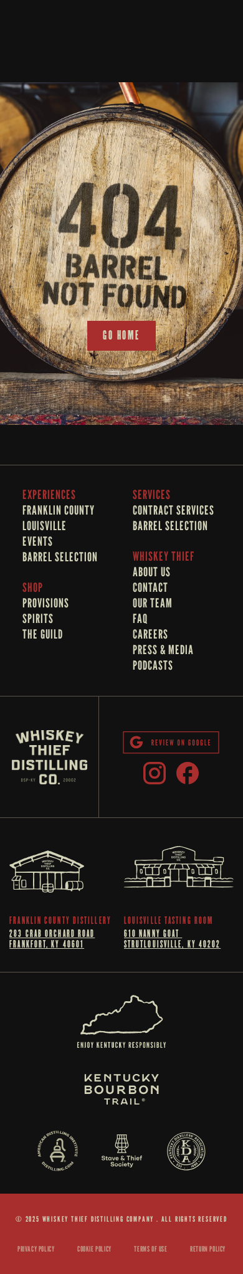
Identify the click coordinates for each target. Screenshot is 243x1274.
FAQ (140, 618)
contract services (173, 510)
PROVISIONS (45, 603)
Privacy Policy (35, 1248)
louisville (44, 525)
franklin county (59, 510)
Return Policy (208, 1248)
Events (37, 541)
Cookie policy (94, 1248)
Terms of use (150, 1248)
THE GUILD (42, 634)
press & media (163, 649)
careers (150, 634)
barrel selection (60, 556)
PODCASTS (153, 665)
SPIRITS (38, 618)
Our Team (153, 603)
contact (150, 587)
